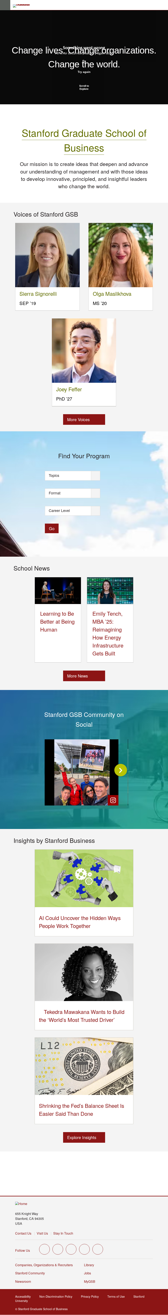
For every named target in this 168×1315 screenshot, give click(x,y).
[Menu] (5, 5)
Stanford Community (30, 1273)
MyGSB (91, 1281)
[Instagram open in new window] (71, 1249)
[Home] (21, 1204)
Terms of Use (117, 1296)
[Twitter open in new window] (44, 1249)
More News (77, 676)
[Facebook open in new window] (57, 1249)
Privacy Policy (91, 1296)
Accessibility (24, 1296)
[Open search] (163, 5)
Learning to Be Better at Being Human (57, 621)
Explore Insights (81, 1137)
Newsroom (23, 1281)
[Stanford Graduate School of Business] (23, 6)
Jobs (87, 1273)
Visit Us (42, 1233)
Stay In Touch (63, 1233)
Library (89, 1265)
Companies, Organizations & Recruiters (44, 1265)
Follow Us (22, 1250)
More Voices (78, 419)
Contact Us (23, 1233)
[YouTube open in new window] (84, 1249)
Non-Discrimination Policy (57, 1296)
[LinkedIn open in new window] (97, 1249)
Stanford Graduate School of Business (84, 140)
